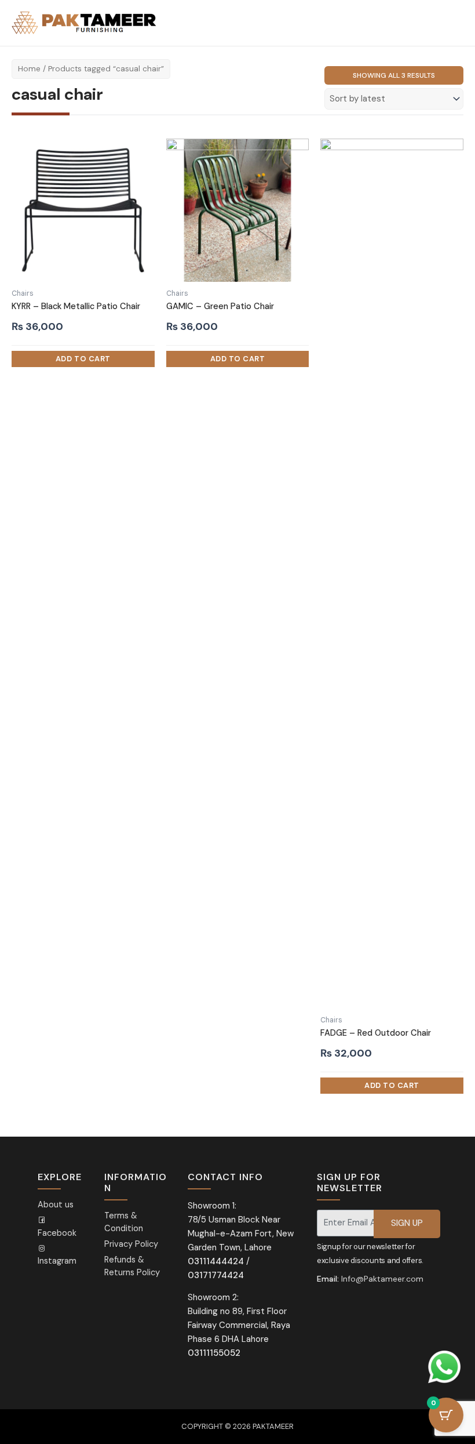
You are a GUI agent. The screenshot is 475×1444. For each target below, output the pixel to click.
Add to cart (83, 359)
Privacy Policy (131, 1244)
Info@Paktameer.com (382, 1279)
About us (56, 1204)
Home (29, 69)
